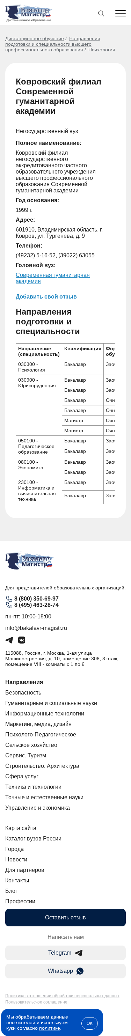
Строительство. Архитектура (42, 766)
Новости (16, 859)
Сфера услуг (21, 776)
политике (49, 1028)
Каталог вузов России (33, 839)
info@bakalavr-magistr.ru (36, 628)
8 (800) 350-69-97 (36, 599)
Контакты (17, 880)
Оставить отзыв (65, 917)
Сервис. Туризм (25, 755)
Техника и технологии (33, 787)
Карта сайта (20, 828)
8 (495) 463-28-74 (36, 605)
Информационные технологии (44, 714)
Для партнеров (24, 870)
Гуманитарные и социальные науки (51, 703)
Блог (11, 891)
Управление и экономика (37, 808)
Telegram (59, 953)
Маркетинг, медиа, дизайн (38, 724)
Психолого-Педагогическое (40, 734)
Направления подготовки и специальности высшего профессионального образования (52, 44)
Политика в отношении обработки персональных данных (62, 995)
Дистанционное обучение (34, 38)
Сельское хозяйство (31, 745)
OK (90, 1023)
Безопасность (23, 693)
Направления (24, 682)
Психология (101, 49)
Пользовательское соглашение (36, 1002)
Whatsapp (60, 971)
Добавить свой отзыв (46, 297)
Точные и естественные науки (44, 797)
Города (14, 849)
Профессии (20, 901)
